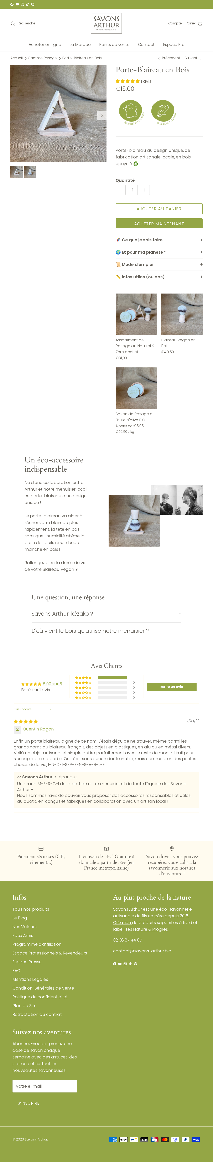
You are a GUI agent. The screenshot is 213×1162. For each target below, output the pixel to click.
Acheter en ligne (45, 44)
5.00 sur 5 (52, 684)
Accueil (16, 58)
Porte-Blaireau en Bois (82, 58)
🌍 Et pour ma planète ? (141, 252)
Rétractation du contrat (37, 1014)
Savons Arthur (36, 1139)
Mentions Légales (30, 979)
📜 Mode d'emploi (134, 264)
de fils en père (149, 916)
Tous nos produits (30, 909)
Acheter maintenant (159, 224)
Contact (146, 44)
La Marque (80, 44)
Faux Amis (22, 935)
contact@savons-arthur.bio (142, 951)
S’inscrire (28, 1103)
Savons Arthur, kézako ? (62, 614)
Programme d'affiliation (37, 944)
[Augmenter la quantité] (145, 190)
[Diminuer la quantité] (121, 190)
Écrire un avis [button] (171, 686)
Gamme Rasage (42, 58)
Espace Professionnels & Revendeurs (49, 953)
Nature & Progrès (150, 929)
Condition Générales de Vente (43, 988)
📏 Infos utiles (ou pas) (140, 277)
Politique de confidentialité (39, 997)
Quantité (125, 180)
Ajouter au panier (159, 209)
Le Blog (19, 918)
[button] (128, 81)
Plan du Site (24, 1006)
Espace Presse (27, 962)
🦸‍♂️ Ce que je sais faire (139, 240)
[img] (26, 721)
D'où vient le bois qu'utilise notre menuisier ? (90, 631)
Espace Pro (174, 44)
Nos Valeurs (24, 927)
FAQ (16, 970)
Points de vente (114, 44)
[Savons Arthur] (106, 23)
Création (122, 922)
